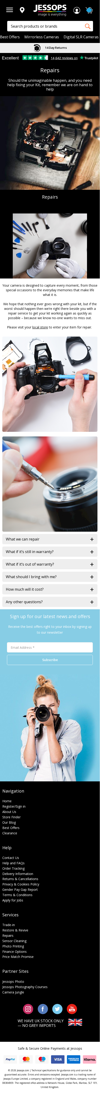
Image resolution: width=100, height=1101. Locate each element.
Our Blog (9, 822)
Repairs (7, 935)
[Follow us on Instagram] (28, 1008)
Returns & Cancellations (20, 879)
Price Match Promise (18, 956)
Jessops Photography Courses (25, 987)
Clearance (9, 833)
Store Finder (11, 817)
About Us (9, 811)
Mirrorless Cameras (41, 37)
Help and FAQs (13, 863)
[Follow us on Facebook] (43, 1008)
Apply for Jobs (12, 900)
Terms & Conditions (17, 895)
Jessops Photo (13, 981)
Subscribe (50, 660)
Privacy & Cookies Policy (20, 884)
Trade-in (8, 925)
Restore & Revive (15, 930)
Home (7, 801)
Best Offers (10, 37)
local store (40, 327)
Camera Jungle (13, 992)
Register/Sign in (14, 806)
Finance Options (14, 951)
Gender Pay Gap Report (20, 889)
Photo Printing (13, 946)
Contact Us (10, 857)
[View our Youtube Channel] (72, 1008)
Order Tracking (13, 868)
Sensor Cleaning (14, 941)
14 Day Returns (55, 48)
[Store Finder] (22, 10)
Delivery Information (17, 874)
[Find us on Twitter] (57, 1008)
